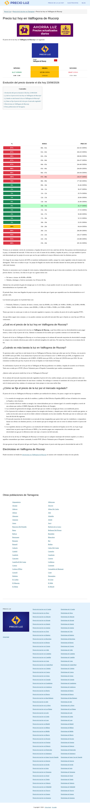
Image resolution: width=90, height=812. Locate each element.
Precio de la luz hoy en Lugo (41, 720)
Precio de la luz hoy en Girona (41, 676)
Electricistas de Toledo (67, 779)
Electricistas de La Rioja (67, 705)
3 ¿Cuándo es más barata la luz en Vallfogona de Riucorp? (22, 98)
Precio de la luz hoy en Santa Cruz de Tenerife (45, 757)
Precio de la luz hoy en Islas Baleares (43, 698)
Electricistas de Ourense (67, 742)
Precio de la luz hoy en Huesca (41, 694)
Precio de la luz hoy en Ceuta (41, 661)
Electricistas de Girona (67, 676)
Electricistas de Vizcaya (67, 790)
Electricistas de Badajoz (67, 635)
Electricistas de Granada (67, 679)
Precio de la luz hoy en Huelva (41, 690)
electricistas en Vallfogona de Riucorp (34, 455)
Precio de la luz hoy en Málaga (41, 727)
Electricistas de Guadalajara (68, 683)
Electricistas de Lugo (66, 720)
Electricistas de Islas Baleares (69, 698)
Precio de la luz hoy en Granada (41, 679)
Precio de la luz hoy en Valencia (41, 783)
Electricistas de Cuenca (67, 672)
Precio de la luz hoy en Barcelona (42, 639)
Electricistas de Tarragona (68, 772)
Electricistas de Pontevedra (68, 750)
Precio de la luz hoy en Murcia (41, 735)
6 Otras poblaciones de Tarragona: (14, 107)
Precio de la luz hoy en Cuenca (41, 672)
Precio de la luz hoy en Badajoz (41, 635)
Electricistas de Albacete (67, 616)
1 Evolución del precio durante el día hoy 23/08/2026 (20, 93)
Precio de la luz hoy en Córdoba (42, 668)
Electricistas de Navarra (67, 739)
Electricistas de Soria (66, 768)
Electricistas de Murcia (67, 735)
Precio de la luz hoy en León (41, 713)
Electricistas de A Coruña (68, 609)
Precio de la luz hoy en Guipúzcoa (42, 687)
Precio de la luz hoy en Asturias (41, 628)
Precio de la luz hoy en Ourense (41, 742)
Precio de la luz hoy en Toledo (41, 779)
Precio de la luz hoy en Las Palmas (42, 709)
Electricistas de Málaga (67, 727)
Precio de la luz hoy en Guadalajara (42, 683)
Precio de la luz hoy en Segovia (41, 761)
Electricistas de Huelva (67, 690)
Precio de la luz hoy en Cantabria (42, 653)
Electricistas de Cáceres (67, 646)
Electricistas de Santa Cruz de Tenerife (71, 757)
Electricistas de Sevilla (67, 764)
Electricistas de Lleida (67, 716)
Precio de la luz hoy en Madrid (41, 724)
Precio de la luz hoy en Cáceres (41, 646)
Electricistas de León (66, 713)
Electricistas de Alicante (67, 620)
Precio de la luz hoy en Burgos (41, 642)
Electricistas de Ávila (67, 631)
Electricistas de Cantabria (68, 653)
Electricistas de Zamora (67, 794)
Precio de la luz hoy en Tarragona (23, 11)
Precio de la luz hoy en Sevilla (41, 764)
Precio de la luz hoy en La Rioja (42, 705)
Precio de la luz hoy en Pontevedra (42, 750)
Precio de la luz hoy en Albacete (42, 616)
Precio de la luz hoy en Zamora (41, 794)
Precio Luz (7, 11)
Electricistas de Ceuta (67, 661)
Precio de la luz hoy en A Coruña (42, 609)
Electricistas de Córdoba (67, 668)
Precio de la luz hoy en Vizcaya (41, 790)
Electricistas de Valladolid (68, 787)
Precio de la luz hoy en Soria (41, 768)
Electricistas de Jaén (66, 702)
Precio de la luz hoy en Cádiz (41, 650)
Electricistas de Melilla (67, 731)
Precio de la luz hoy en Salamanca (42, 753)
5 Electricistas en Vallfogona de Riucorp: (16, 104)
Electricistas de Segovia (67, 761)
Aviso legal (6, 637)
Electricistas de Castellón (68, 657)
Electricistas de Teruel (67, 776)
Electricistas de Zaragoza (68, 798)
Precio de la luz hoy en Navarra (41, 739)
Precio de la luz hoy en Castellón (42, 657)
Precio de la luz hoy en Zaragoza (42, 798)
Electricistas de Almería (67, 624)
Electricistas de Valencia (67, 783)
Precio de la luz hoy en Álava (41, 613)
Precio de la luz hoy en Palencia (41, 746)
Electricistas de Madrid (67, 724)
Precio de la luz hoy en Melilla (41, 731)
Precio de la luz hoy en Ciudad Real (43, 665)
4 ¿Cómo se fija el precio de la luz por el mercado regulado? (22, 101)
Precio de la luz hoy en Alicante (41, 620)
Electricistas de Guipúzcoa (68, 687)
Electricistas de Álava (67, 613)
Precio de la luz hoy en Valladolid (42, 787)
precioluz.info (16, 3)
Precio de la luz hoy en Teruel (41, 776)
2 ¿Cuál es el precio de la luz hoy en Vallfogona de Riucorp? (22, 95)
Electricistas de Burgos (67, 642)
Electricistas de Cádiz (67, 650)
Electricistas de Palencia (67, 746)
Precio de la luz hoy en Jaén (40, 702)
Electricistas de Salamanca (68, 753)
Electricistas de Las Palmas (68, 709)
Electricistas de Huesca (67, 694)
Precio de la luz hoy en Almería (41, 624)
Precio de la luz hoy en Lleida (41, 716)
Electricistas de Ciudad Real (68, 665)
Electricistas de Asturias (67, 628)
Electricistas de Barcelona (68, 639)
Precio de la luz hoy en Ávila (41, 631)
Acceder (54, 807)
